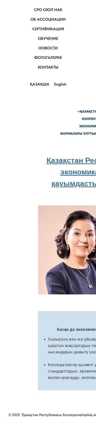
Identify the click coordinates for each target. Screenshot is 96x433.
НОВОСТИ (48, 48)
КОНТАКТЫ (48, 67)
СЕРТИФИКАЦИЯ (48, 29)
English (60, 84)
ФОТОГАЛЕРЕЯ (48, 57)
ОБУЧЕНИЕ (48, 38)
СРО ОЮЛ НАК (48, 9)
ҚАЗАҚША (39, 84)
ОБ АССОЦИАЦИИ (48, 19)
